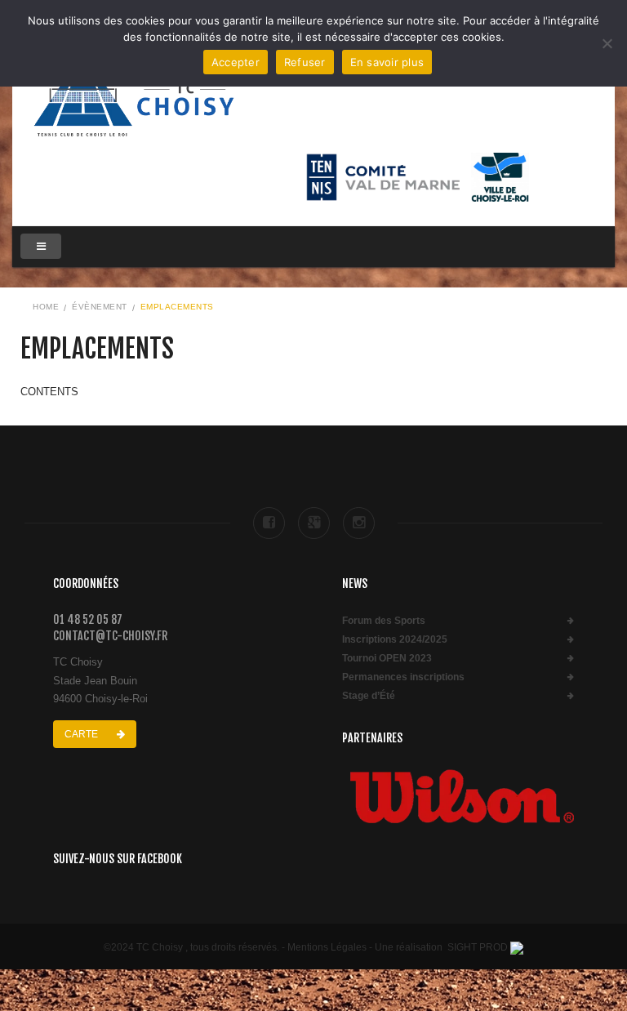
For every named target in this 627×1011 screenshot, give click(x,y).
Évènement (99, 306)
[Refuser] (606, 43)
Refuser (305, 62)
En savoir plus (387, 62)
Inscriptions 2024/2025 (394, 640)
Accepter (235, 62)
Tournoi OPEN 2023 (387, 658)
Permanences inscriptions (403, 677)
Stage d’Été (368, 696)
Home (46, 306)
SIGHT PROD (477, 947)
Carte (82, 734)
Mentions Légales (327, 947)
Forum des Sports (383, 621)
